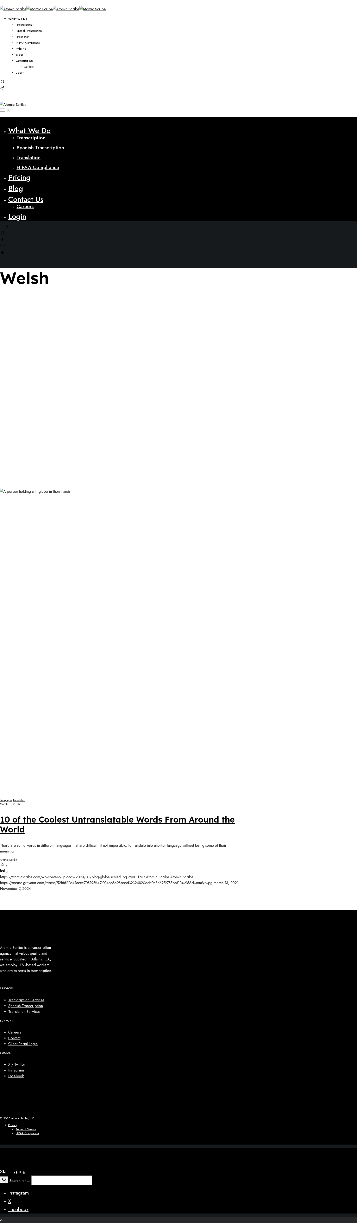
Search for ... (19, 1180)
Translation (19, 800)
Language (6, 800)
